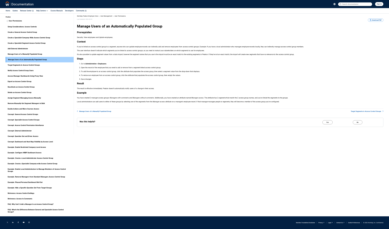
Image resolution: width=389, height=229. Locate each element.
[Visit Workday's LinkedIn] (13, 222)
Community (80, 11)
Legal (329, 222)
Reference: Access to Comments (20, 199)
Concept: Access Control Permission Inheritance (26, 125)
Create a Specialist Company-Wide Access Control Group (29, 38)
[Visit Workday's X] (7, 222)
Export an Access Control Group (19, 81)
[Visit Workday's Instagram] (29, 222)
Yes (327, 122)
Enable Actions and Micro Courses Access (23, 109)
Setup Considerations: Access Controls (22, 27)
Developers (69, 11)
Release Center (26, 11)
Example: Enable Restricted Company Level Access (27, 147)
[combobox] (355, 4)
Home (8, 11)
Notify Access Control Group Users (21, 70)
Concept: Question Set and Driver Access (23, 136)
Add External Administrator (18, 49)
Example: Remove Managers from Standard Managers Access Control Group (36, 177)
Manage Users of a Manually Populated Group (25, 54)
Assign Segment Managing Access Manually (24, 98)
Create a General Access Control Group (22, 32)
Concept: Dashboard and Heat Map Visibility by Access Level (30, 142)
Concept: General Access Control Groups (23, 114)
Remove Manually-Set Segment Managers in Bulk (26, 103)
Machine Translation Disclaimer (305, 222)
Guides (15, 11)
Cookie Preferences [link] (354, 222)
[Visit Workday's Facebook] (18, 222)
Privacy (320, 222)
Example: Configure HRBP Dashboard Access (24, 153)
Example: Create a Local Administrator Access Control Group (30, 158)
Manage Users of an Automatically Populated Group (27, 60)
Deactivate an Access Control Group (21, 87)
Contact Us (339, 222)
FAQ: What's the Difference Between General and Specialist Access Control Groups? (36, 211)
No (358, 122)
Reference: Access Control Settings (21, 193)
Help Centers (41, 11)
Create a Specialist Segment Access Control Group (27, 43)
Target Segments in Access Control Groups (24, 65)
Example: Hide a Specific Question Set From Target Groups (30, 188)
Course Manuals (57, 11)
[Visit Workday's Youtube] (23, 222)
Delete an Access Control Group (19, 92)
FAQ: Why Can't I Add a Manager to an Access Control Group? (31, 204)
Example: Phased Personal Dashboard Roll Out (25, 182)
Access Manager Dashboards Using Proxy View (25, 76)
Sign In (379, 4)
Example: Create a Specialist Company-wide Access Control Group (32, 164)
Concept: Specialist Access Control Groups (24, 120)
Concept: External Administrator (20, 131)
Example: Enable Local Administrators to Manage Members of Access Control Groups (37, 170)
